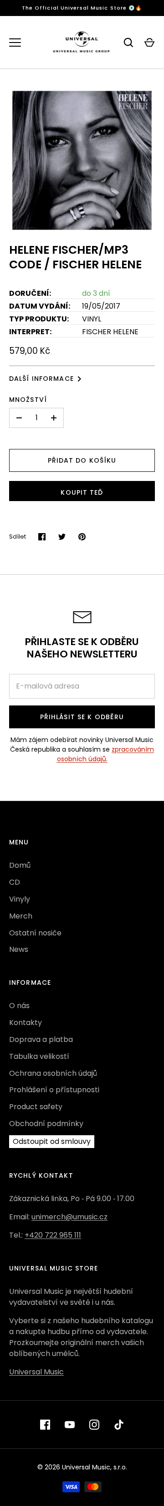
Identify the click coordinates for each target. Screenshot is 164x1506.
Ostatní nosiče (35, 933)
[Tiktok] (119, 1425)
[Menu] (15, 42)
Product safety (35, 1106)
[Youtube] (70, 1425)
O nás (19, 1005)
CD (14, 882)
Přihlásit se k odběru (82, 716)
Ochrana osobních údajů (53, 1073)
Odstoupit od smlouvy (52, 1141)
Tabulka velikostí (39, 1056)
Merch (20, 916)
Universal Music (36, 1372)
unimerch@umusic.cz (69, 1217)
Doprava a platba (41, 1039)
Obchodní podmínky (46, 1123)
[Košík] (149, 42)
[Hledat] (128, 42)
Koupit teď (82, 492)
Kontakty (25, 1022)
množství (28, 399)
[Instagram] (94, 1425)
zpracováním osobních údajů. (105, 754)
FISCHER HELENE (110, 331)
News (18, 949)
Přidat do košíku (82, 460)
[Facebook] (45, 1425)
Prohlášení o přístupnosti (54, 1089)
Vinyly (19, 899)
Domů (20, 865)
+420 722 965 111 (53, 1235)
